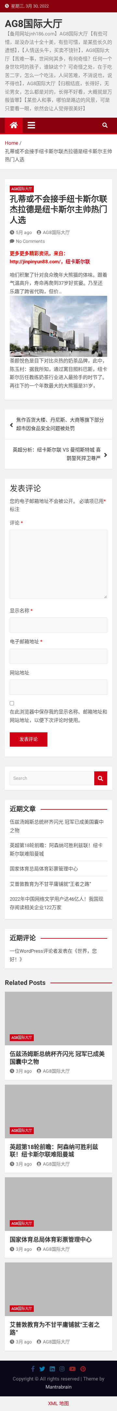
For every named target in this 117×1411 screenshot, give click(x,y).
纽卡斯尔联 (78, 262)
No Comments (30, 241)
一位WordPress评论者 (34, 951)
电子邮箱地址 (26, 642)
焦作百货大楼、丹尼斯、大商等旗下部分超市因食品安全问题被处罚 (60, 424)
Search (100, 778)
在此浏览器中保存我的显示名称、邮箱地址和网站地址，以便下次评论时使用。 (58, 716)
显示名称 (21, 611)
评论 (16, 523)
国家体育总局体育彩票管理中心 (44, 869)
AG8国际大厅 (33, 23)
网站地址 (19, 673)
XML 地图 (58, 1403)
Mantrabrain (59, 1387)
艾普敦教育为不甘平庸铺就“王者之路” (50, 884)
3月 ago (24, 1071)
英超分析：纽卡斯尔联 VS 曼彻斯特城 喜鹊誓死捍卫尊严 (57, 454)
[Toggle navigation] (31, 125)
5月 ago (24, 232)
